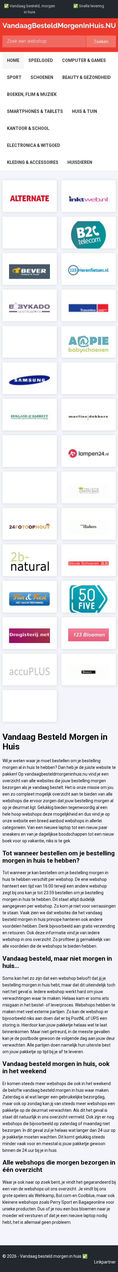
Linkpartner (105, 1262)
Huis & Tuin (84, 111)
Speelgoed (40, 60)
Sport (14, 77)
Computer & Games (84, 60)
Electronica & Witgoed (33, 145)
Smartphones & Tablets (35, 111)
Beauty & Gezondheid (86, 77)
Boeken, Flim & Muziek (32, 94)
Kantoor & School (28, 128)
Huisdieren (79, 162)
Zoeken (101, 41)
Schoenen (42, 77)
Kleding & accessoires (32, 162)
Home (13, 60)
